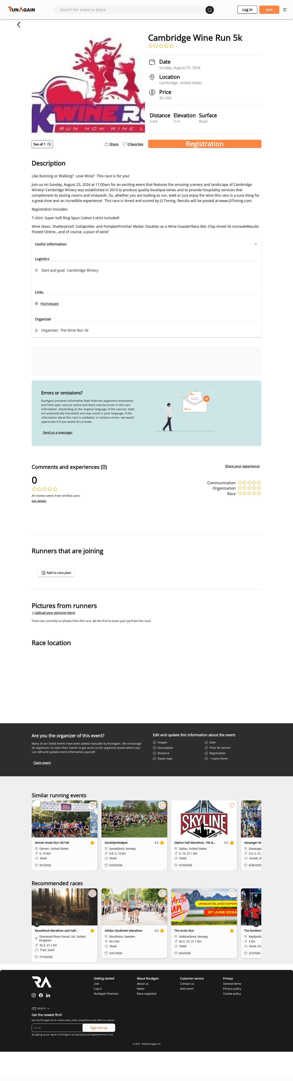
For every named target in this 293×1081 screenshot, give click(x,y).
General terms (232, 983)
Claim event (42, 763)
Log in (247, 9)
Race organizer (147, 993)
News (140, 988)
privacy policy (79, 1034)
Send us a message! (57, 432)
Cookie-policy (232, 993)
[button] (146, 244)
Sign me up (98, 1028)
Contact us (187, 983)
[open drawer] (285, 10)
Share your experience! (242, 466)
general (95, 1034)
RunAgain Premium (106, 993)
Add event (187, 988)
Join (269, 9)
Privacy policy (232, 988)
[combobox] (132, 9)
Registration (205, 144)
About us (142, 983)
